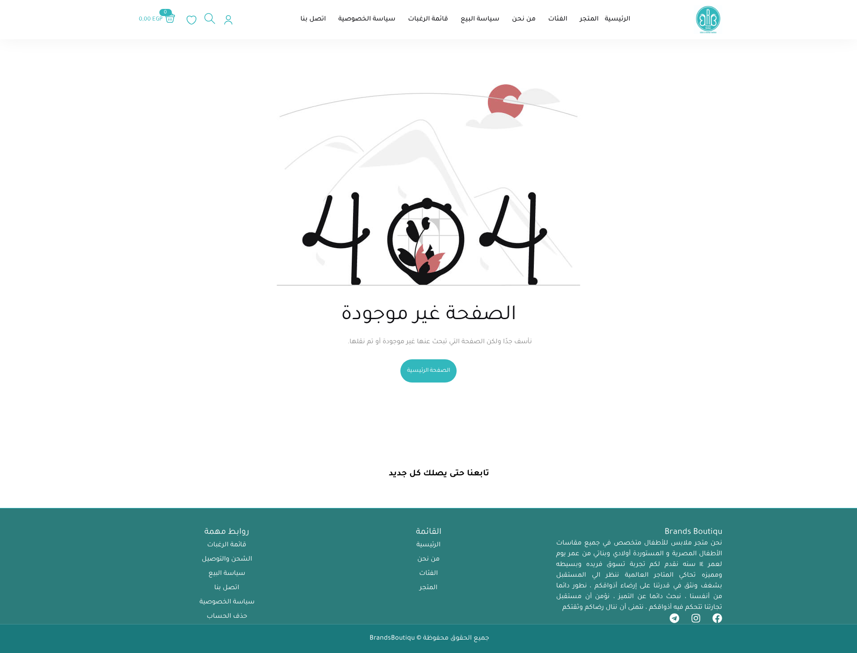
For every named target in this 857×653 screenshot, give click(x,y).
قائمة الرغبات (226, 545)
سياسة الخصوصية (227, 602)
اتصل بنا (226, 588)
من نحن (428, 559)
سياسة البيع (226, 574)
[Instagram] (696, 618)
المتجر (428, 588)
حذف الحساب (227, 616)
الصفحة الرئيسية (428, 371)
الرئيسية (428, 545)
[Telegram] (674, 618)
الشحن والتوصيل (227, 559)
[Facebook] (717, 618)
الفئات (428, 574)
